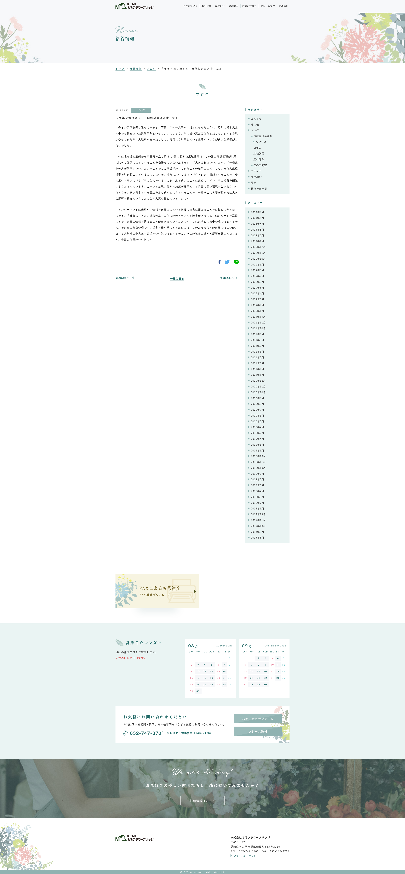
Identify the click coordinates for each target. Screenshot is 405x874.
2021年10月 (258, 328)
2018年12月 (258, 456)
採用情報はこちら (202, 800)
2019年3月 (257, 444)
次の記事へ (227, 278)
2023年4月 (257, 223)
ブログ (151, 68)
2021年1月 (257, 375)
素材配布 (258, 159)
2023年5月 (257, 218)
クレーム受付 (268, 5)
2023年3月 (257, 229)
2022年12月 (258, 247)
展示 (253, 182)
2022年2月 (257, 305)
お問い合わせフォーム (258, 719)
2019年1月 (257, 450)
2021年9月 (257, 334)
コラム (257, 147)
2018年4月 (257, 491)
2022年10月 (258, 258)
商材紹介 (256, 177)
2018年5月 (257, 485)
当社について (190, 5)
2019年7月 (257, 433)
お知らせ (256, 118)
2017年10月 (258, 526)
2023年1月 (257, 241)
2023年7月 (257, 212)
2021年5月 (257, 357)
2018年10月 (258, 468)
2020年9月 (257, 398)
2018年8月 (257, 473)
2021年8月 (257, 340)
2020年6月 (257, 415)
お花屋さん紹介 (262, 136)
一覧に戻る (177, 278)
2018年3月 (257, 497)
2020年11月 (258, 386)
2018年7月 (257, 479)
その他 (255, 124)
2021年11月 (258, 322)
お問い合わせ (249, 5)
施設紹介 (220, 5)
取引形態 (206, 5)
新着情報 (283, 5)
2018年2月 (257, 503)
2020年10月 (258, 392)
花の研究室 (260, 165)
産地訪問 (258, 153)
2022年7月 (257, 276)
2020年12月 (258, 380)
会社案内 (233, 5)
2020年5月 (257, 421)
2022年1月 (257, 311)
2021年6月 (257, 351)
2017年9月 (257, 532)
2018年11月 (258, 462)
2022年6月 (257, 282)
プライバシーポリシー (246, 855)
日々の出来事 (259, 188)
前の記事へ (122, 278)
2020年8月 (257, 404)
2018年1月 (257, 508)
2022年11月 (258, 253)
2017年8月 (257, 537)
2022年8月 (257, 270)
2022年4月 (257, 293)
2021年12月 (258, 317)
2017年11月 (258, 520)
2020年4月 (257, 427)
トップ (120, 68)
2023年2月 (257, 235)
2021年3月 (257, 363)
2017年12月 (258, 514)
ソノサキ (261, 142)
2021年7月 (257, 346)
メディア (256, 171)
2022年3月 (257, 299)
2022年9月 (257, 264)
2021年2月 (257, 369)
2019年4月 (257, 439)
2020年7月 (257, 409)
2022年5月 (257, 287)
